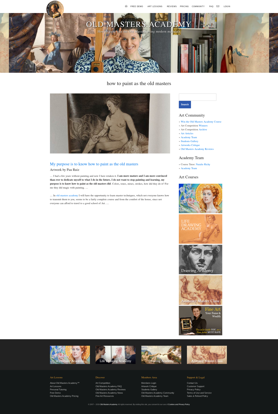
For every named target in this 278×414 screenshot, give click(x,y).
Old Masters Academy (108, 404)
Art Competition (103, 383)
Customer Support (195, 386)
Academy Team (189, 137)
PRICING (184, 6)
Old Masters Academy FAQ (109, 386)
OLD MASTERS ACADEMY (139, 24)
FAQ (211, 6)
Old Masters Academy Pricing (64, 396)
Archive (203, 129)
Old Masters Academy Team (154, 396)
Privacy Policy (194, 389)
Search (185, 104)
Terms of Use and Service (199, 393)
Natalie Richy (203, 164)
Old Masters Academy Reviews (197, 149)
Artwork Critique (149, 386)
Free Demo (55, 393)
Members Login (148, 383)
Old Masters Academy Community (157, 393)
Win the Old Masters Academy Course (201, 121)
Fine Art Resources (105, 396)
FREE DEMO (136, 6)
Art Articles (187, 133)
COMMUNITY (198, 6)
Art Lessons (55, 386)
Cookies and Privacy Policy (179, 404)
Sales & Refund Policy (197, 396)
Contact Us (192, 383)
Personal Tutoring (58, 389)
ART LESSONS (155, 6)
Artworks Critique (190, 145)
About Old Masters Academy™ (64, 383)
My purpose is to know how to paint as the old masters (94, 163)
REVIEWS (172, 6)
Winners (203, 125)
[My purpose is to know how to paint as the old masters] (110, 123)
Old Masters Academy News (109, 393)
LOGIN (227, 6)
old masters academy (67, 195)
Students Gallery (189, 141)
